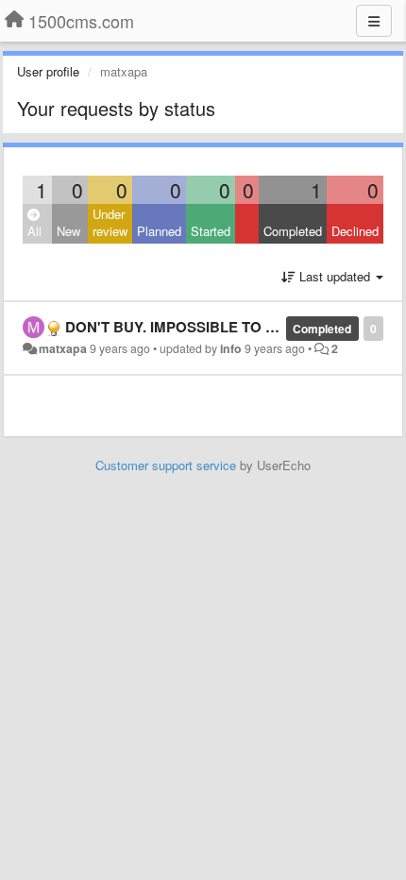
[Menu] (374, 21)
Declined (355, 231)
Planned (159, 231)
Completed (292, 231)
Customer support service (165, 465)
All (34, 231)
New (68, 231)
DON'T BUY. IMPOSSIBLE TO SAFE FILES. (207, 326)
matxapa (63, 348)
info (231, 348)
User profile (48, 71)
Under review (110, 223)
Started (210, 231)
